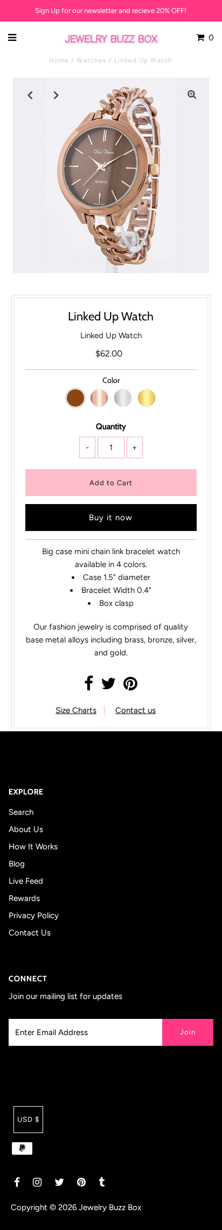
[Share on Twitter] (108, 686)
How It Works (33, 846)
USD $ (28, 1119)
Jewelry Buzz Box (110, 1207)
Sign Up (47, 10)
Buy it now (111, 517)
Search (21, 812)
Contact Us (30, 933)
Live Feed (26, 881)
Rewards (24, 898)
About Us (26, 829)
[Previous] (30, 95)
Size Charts (76, 710)
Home (59, 60)
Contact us (135, 710)
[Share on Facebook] (88, 686)
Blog (17, 864)
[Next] (56, 95)
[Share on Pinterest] (130, 686)
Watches (92, 60)
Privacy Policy (34, 915)
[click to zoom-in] (192, 95)
